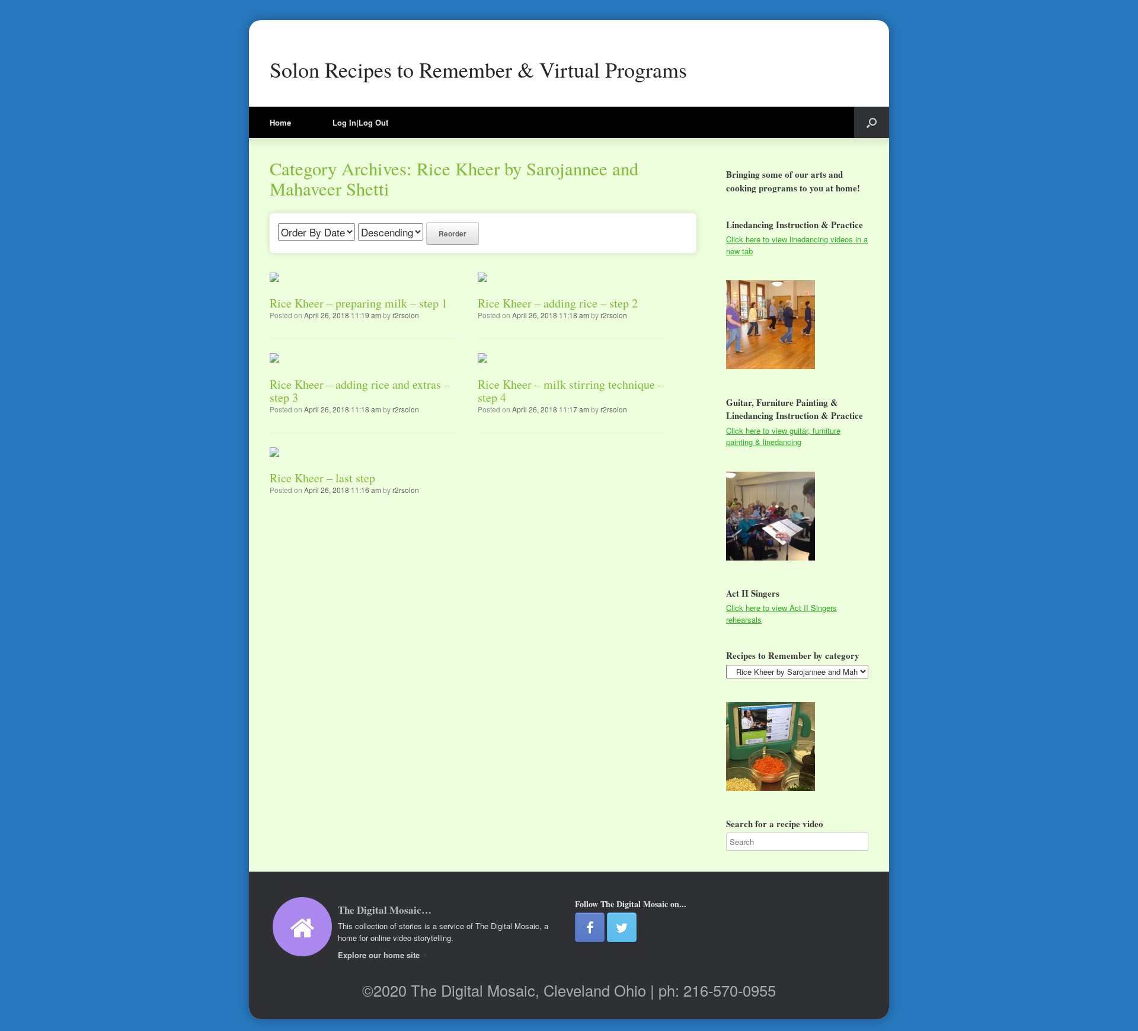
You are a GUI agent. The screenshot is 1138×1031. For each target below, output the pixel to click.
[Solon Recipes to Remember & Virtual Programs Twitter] (622, 927)
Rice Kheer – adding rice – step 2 (558, 303)
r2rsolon (405, 315)
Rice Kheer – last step (322, 478)
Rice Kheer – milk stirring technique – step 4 (571, 390)
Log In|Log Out (360, 122)
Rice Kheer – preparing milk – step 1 (358, 303)
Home (280, 122)
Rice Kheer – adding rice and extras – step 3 (360, 390)
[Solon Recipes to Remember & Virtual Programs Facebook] (590, 927)
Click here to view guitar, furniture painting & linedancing (783, 436)
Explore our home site (380, 954)
